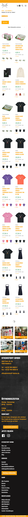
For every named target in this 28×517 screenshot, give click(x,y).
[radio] (3, 58)
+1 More (3, 60)
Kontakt (4, 462)
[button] (22, 5)
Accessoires (5, 490)
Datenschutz (5, 509)
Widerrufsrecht (6, 500)
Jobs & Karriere (6, 452)
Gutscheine (5, 492)
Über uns (4, 446)
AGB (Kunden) (5, 502)
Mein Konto (5, 464)
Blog (3, 455)
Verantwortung (6, 448)
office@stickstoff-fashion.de (10, 373)
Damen (3, 483)
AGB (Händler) (5, 504)
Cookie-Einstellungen (7, 511)
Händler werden (6, 450)
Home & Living (5, 488)
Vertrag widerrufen (9, 473)
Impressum (5, 506)
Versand (4, 54)
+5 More (16, 133)
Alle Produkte (8, 11)
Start (3, 11)
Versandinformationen (8, 466)
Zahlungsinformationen (8, 469)
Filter (5, 22)
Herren (3, 486)
